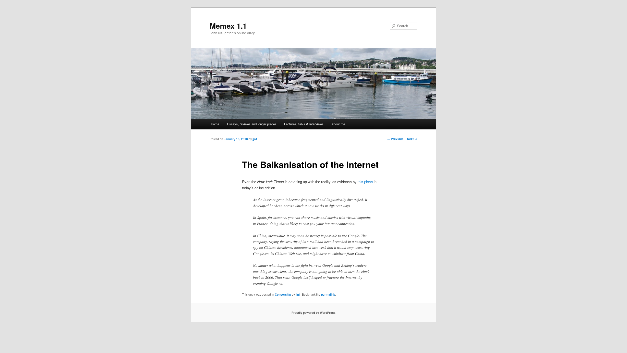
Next (412, 139)
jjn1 (255, 139)
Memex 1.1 (228, 25)
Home (215, 124)
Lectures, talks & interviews (304, 124)
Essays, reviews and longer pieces (252, 124)
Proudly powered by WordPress (313, 312)
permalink (328, 294)
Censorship (283, 294)
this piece (365, 181)
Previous (395, 139)
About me (338, 124)
